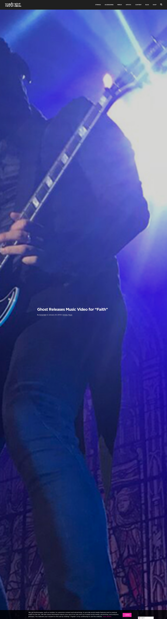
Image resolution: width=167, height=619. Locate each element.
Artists (65, 315)
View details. (107, 616)
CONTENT (138, 4)
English (142, 618)
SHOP (154, 4)
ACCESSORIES (109, 4)
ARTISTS (128, 4)
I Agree (127, 615)
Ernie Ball (42, 315)
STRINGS (98, 4)
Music (70, 315)
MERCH (119, 4)
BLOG (147, 4)
